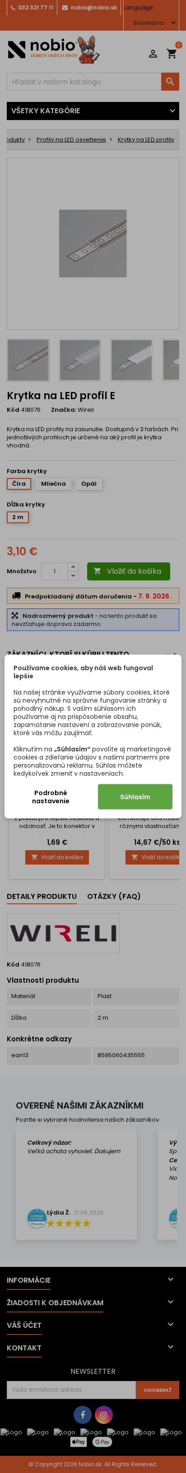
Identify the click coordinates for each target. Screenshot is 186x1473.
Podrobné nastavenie (51, 797)
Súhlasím (135, 796)
